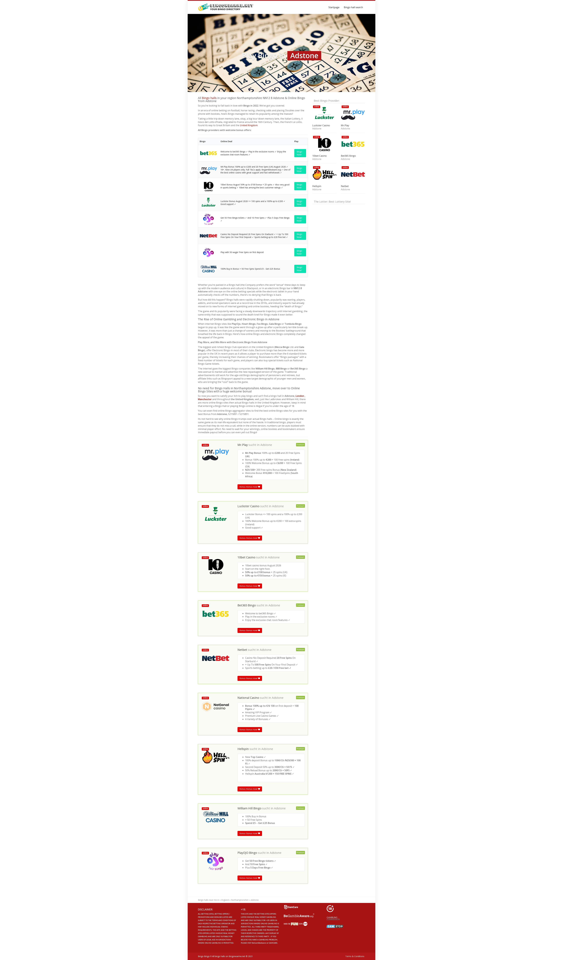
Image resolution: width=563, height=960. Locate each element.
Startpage (333, 7)
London (300, 395)
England (225, 900)
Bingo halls (209, 98)
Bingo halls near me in (208, 900)
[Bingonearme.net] (226, 7)
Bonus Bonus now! (248, 486)
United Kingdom (249, 125)
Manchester (205, 399)
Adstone (266, 445)
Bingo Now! (299, 153)
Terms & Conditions (354, 956)
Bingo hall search (353, 7)
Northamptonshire (240, 900)
